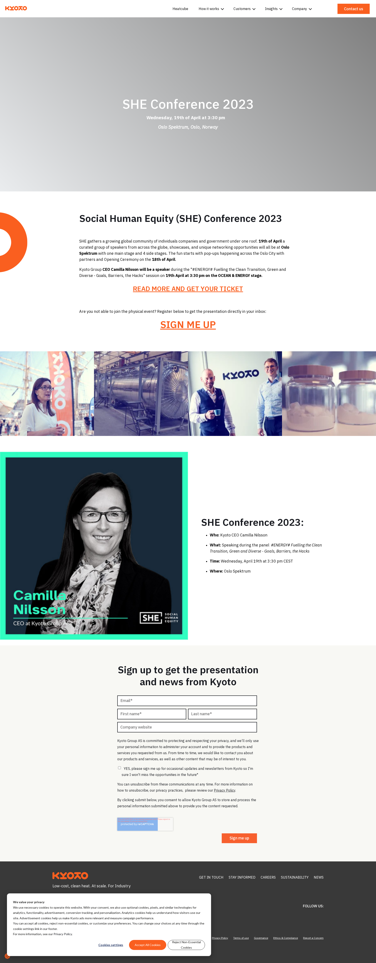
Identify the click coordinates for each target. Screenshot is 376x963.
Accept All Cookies (148, 945)
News (319, 877)
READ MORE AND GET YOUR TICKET (188, 288)
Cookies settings (110, 945)
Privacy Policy (63, 934)
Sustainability (295, 877)
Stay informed (242, 877)
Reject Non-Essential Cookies (186, 944)
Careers (268, 877)
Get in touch (211, 877)
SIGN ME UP (188, 324)
